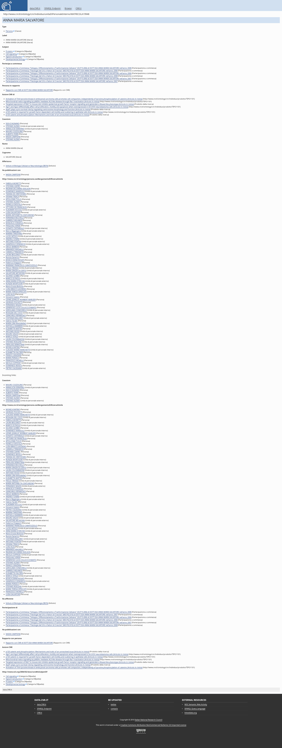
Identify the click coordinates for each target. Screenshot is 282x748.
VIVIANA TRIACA (12, 196)
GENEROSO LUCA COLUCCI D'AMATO (21, 307)
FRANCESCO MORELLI (15, 360)
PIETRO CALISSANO (14, 368)
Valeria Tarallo (12, 321)
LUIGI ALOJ (10, 294)
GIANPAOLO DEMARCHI (15, 244)
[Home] (13, 5)
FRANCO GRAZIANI (13, 355)
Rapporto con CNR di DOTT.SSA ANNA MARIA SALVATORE (29, 90)
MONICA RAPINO (13, 347)
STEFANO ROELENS (14, 342)
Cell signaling (11, 54)
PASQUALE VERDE (13, 225)
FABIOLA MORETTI (13, 183)
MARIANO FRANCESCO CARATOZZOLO (21, 265)
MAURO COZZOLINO (14, 131)
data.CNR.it (35, 8)
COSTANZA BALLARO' (14, 318)
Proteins (9, 51)
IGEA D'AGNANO (12, 123)
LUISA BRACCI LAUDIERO (16, 289)
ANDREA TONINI (12, 239)
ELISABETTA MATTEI (14, 328)
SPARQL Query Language (195, 708)
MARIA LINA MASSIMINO (16, 323)
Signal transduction (14, 56)
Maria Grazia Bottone (15, 286)
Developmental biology (15, 59)
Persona (9, 31)
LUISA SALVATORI (13, 212)
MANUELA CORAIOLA (14, 223)
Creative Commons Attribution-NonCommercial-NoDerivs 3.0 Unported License (153, 725)
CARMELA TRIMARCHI (15, 252)
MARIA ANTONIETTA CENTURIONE (20, 215)
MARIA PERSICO (12, 357)
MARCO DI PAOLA (13, 278)
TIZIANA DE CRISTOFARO (16, 194)
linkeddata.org (191, 712)
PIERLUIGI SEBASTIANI (15, 344)
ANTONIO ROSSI (12, 331)
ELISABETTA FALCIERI (14, 352)
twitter (113, 704)
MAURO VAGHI (12, 334)
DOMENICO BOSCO (14, 365)
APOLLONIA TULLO (13, 199)
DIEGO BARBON (12, 247)
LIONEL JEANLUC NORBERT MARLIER (21, 299)
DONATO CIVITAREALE (15, 228)
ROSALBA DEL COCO (14, 313)
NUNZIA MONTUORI (14, 284)
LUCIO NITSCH (12, 236)
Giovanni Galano (12, 297)
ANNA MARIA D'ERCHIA (15, 281)
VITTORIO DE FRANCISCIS (16, 207)
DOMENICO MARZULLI (15, 191)
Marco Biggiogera (13, 231)
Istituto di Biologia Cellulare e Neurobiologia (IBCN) (27, 166)
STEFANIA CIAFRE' (13, 186)
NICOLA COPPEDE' (13, 363)
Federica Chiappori (13, 262)
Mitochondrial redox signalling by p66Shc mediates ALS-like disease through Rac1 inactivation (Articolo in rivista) (52, 101)
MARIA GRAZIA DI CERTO (16, 270)
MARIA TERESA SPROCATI (16, 291)
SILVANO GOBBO (13, 276)
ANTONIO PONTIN (13, 241)
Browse (68, 8)
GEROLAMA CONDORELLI (16, 310)
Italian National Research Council (148, 720)
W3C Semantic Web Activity (196, 704)
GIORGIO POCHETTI (14, 302)
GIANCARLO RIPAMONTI (16, 315)
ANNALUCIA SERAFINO (15, 129)
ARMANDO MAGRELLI (15, 249)
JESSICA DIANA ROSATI (15, 260)
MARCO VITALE (12, 336)
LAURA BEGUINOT (13, 254)
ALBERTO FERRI (12, 134)
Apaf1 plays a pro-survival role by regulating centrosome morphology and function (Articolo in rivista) (48, 109)
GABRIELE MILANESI (14, 220)
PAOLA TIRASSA (12, 268)
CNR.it (79, 8)
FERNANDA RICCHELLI (15, 217)
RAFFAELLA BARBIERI (14, 326)
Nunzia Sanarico (12, 257)
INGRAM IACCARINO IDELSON (18, 188)
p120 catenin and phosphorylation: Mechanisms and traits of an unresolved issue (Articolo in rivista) (47, 114)
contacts (114, 708)
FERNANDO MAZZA (13, 305)
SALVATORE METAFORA (15, 273)
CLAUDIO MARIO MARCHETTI (18, 350)
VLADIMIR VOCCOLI (14, 210)
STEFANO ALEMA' (13, 126)
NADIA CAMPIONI (13, 136)
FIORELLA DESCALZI (14, 204)
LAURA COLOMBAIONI (15, 339)
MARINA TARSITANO (14, 233)
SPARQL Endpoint (52, 8)
